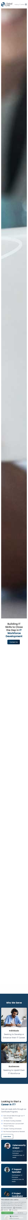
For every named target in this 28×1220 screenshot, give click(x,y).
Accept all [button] (7, 1212)
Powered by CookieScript (14, 1218)
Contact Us (14, 642)
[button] (7, 1207)
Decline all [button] (20, 1212)
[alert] (14, 1208)
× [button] (26, 1198)
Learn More (7, 1136)
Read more (20, 1205)
